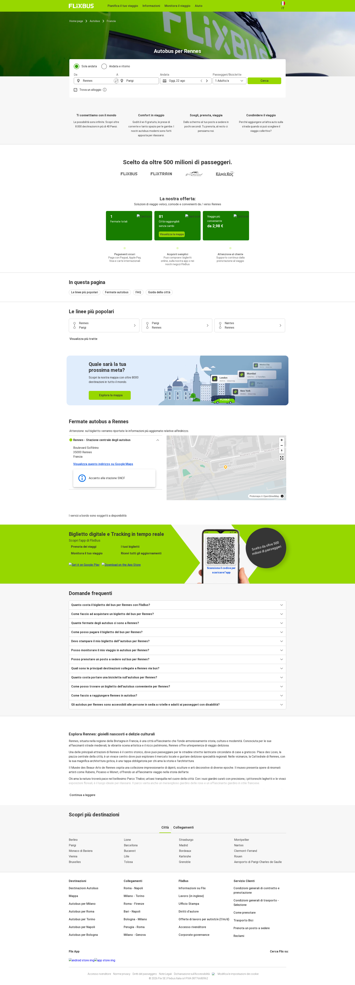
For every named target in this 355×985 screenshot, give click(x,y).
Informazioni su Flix (192, 888)
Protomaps (255, 496)
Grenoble (185, 862)
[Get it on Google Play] (81, 960)
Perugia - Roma (134, 927)
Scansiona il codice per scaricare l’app (221, 570)
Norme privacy (121, 973)
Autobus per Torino (82, 919)
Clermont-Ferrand (245, 851)
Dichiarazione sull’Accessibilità (192, 973)
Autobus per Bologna (83, 935)
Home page (76, 21)
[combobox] (98, 81)
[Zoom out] (281, 445)
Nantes (239, 845)
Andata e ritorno (119, 66)
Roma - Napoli (133, 888)
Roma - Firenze (134, 903)
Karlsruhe (185, 856)
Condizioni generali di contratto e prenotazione (256, 890)
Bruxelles (75, 862)
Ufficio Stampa (189, 903)
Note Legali (165, 973)
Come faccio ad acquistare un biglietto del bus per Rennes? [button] (112, 614)
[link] (177, 380)
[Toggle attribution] (282, 496)
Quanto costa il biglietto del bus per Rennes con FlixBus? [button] (110, 605)
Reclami (239, 936)
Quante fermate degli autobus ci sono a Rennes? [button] (105, 623)
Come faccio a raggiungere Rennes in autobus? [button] (104, 695)
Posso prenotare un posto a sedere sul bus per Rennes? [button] (110, 659)
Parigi (72, 845)
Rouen (238, 856)
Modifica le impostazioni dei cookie (238, 973)
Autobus (95, 21)
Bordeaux (185, 851)
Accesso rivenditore (192, 927)
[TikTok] (276, 960)
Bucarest (130, 851)
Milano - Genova (135, 935)
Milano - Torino (134, 896)
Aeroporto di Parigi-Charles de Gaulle (258, 862)
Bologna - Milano (135, 919)
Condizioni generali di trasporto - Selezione (256, 903)
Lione (127, 840)
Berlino (73, 840)
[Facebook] (270, 960)
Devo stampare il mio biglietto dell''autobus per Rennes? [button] (110, 641)
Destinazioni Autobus (83, 888)
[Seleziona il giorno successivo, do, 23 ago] (207, 81)
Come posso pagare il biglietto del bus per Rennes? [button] (107, 632)
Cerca (264, 80)
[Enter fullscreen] (281, 458)
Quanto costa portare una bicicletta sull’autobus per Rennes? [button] (114, 677)
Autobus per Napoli (82, 927)
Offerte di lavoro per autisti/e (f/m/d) (204, 919)
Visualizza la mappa (172, 234)
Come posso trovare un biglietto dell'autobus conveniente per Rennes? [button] (120, 686)
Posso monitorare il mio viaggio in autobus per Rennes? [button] (110, 650)
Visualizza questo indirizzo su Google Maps (103, 464)
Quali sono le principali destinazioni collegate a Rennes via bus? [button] (115, 668)
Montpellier (241, 840)
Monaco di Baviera (80, 851)
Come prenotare (245, 912)
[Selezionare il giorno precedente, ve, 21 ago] (201, 81)
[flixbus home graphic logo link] (81, 6)
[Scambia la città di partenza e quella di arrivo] (116, 80)
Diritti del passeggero (145, 973)
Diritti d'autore (189, 911)
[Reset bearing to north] (281, 450)
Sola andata (89, 66)
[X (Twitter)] (274, 960)
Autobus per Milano (82, 903)
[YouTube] (272, 960)
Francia (111, 21)
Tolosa (128, 862)
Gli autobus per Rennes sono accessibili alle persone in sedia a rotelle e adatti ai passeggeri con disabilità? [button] (145, 704)
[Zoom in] (281, 440)
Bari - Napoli (132, 911)
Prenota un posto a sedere (252, 928)
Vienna (73, 856)
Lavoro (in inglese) (191, 896)
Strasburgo (186, 840)
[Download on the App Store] (104, 960)
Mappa (73, 896)
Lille (126, 856)
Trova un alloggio (90, 90)
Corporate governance (194, 935)
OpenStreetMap (271, 496)
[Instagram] (271, 960)
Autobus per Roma (81, 911)
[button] (115, 440)
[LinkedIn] (273, 960)
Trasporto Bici (243, 920)
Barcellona (131, 845)
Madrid (183, 845)
